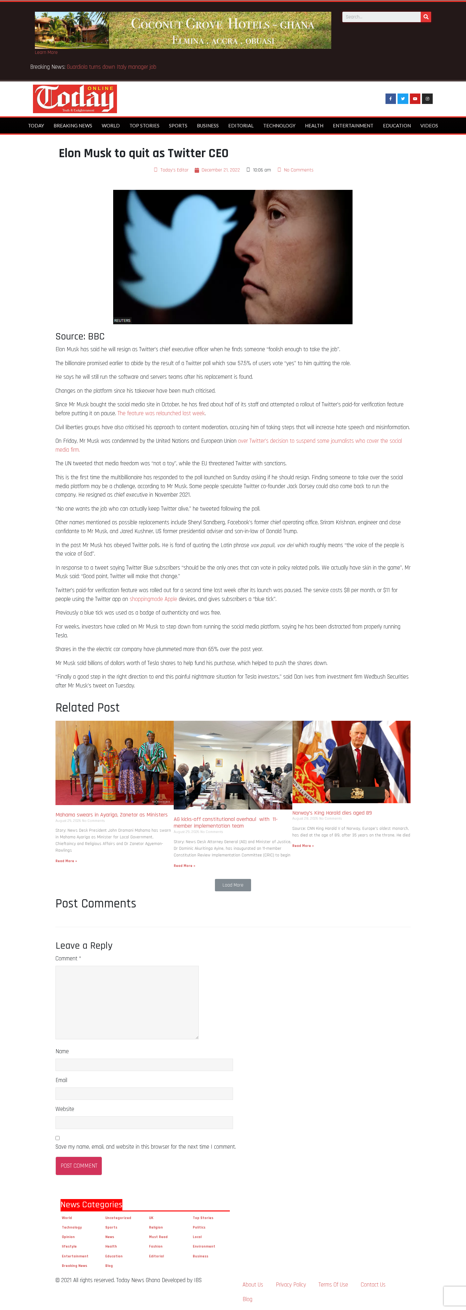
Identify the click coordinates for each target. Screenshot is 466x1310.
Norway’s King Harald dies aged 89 (332, 812)
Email (61, 1080)
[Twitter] (403, 99)
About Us (253, 1284)
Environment (204, 1246)
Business (208, 125)
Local (197, 1237)
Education (397, 125)
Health (314, 125)
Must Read (158, 1237)
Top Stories (144, 125)
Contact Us (373, 1284)
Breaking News (73, 125)
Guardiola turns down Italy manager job (111, 67)
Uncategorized (118, 1218)
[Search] (426, 17)
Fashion (156, 1246)
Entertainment (353, 125)
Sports (178, 125)
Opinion (68, 1237)
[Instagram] (427, 99)
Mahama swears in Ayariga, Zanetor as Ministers (111, 814)
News (109, 1237)
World (111, 125)
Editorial (241, 125)
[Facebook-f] (390, 99)
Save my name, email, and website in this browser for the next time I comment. (145, 1147)
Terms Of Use (333, 1284)
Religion (156, 1227)
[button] (233, 885)
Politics (199, 1227)
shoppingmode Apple (153, 599)
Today (36, 125)
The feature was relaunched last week (161, 413)
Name (62, 1051)
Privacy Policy (291, 1284)
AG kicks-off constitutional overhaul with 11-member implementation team (226, 823)
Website (64, 1109)
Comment (68, 958)
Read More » (66, 861)
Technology (279, 125)
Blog (109, 1265)
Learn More (46, 52)
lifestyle (69, 1246)
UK (151, 1218)
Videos (429, 125)
